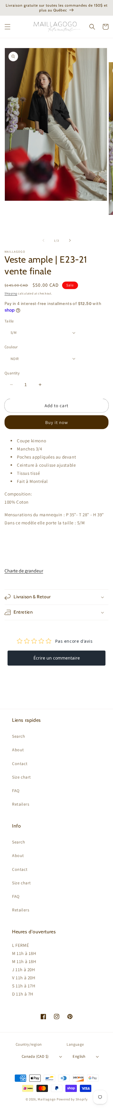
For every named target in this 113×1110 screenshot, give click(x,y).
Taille (9, 321)
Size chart (21, 777)
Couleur (11, 346)
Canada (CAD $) (35, 1056)
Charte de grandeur (24, 571)
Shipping (11, 293)
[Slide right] (70, 240)
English (79, 1056)
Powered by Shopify (72, 1099)
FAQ (16, 790)
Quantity (12, 373)
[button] (7, 26)
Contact (19, 763)
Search (18, 736)
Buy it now (56, 422)
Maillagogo (47, 1099)
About (18, 749)
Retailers (20, 804)
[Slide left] (43, 240)
